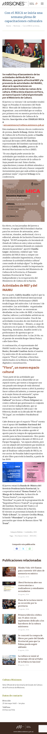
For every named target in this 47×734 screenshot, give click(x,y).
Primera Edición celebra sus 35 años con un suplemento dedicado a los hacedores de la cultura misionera (31, 621)
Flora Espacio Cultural (21, 536)
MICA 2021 (33, 536)
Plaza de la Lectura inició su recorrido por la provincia (30, 603)
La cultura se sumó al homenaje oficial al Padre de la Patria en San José (30, 659)
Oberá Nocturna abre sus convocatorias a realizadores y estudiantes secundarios (31, 586)
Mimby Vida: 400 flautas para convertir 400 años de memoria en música (31, 570)
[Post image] (9, 572)
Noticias (20, 532)
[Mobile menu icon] (42, 3)
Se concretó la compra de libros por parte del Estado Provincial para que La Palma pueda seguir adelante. (31, 641)
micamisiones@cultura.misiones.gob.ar (23, 125)
